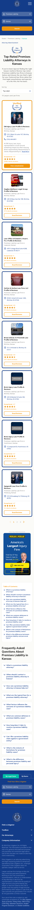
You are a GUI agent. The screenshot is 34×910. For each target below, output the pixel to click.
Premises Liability (14, 39)
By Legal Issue (11, 776)
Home (4, 39)
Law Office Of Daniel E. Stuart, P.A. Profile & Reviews (16, 240)
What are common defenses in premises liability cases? (17, 616)
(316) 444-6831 (12, 139)
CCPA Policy (5, 904)
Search (17, 29)
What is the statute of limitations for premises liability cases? (18, 630)
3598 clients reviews (11, 161)
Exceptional (9, 157)
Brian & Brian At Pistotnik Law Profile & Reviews (16, 339)
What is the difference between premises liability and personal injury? (17, 636)
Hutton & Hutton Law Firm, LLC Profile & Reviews (16, 289)
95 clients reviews (10, 409)
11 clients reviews (10, 508)
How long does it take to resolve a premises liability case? (18, 621)
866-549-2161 (19, 565)
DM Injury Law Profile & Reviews (16, 126)
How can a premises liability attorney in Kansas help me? (16, 600)
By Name (25, 776)
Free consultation (17, 166)
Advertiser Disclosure (16, 904)
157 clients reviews (10, 359)
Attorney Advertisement (10, 43)
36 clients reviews (10, 260)
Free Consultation (17, 572)
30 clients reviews (10, 310)
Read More (25, 152)
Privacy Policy (17, 902)
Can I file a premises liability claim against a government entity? (18, 626)
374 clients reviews (10, 211)
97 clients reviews (10, 458)
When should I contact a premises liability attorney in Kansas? (18, 595)
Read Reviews (17, 215)
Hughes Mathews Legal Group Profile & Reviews (16, 190)
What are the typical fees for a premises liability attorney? (17, 605)
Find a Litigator (8, 825)
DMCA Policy (26, 902)
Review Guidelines (23, 906)
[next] (23, 522)
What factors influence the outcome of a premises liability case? (17, 610)
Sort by (4, 87)
